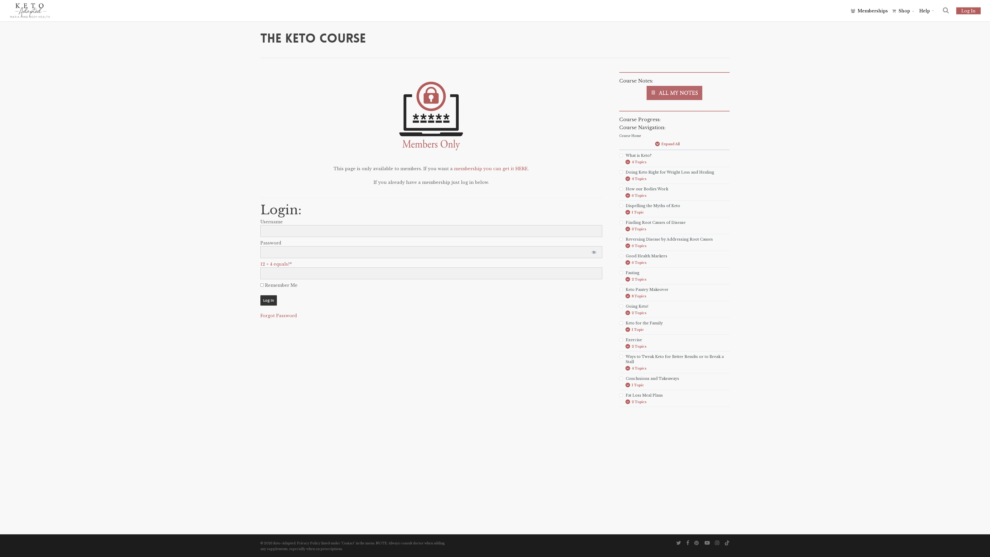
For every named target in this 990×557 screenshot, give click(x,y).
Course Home (630, 136)
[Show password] (593, 252)
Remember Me (281, 285)
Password (270, 242)
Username (271, 221)
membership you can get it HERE (491, 168)
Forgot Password (278, 315)
